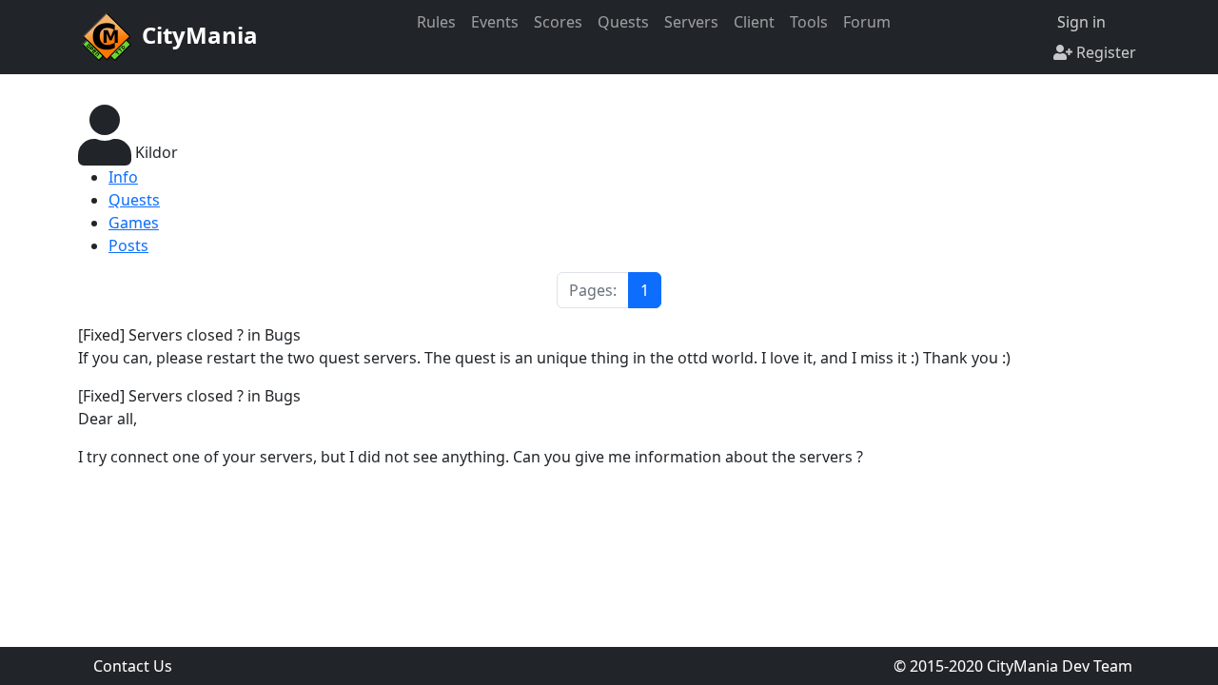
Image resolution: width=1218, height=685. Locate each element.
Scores (558, 21)
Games (133, 222)
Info (123, 176)
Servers (691, 21)
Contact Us (132, 666)
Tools (809, 21)
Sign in (1079, 21)
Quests (623, 21)
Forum (867, 21)
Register (1104, 52)
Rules (436, 21)
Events (495, 21)
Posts (128, 245)
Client (754, 21)
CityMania (197, 34)
